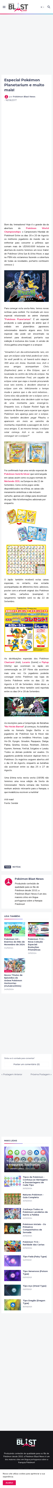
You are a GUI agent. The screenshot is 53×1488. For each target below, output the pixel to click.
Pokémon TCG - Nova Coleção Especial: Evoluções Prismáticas (36, 944)
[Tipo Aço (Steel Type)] (12, 1290)
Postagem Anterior (12, 1074)
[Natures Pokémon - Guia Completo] (12, 1199)
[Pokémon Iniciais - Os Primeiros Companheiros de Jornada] (12, 1228)
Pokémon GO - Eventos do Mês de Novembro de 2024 (14, 942)
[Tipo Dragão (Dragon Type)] (12, 1304)
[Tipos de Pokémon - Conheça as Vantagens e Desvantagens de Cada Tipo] (12, 1181)
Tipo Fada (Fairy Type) (35, 1256)
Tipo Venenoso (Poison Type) (35, 1272)
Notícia (16, 867)
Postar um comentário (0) (26, 1064)
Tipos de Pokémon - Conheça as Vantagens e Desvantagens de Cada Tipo (35, 1181)
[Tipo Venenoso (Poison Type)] (12, 1275)
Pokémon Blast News (29, 878)
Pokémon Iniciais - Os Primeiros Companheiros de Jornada (34, 1228)
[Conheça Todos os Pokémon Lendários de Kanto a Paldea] (12, 1213)
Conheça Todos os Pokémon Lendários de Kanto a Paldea (35, 1212)
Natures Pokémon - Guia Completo (33, 1196)
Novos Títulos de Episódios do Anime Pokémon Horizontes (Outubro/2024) (13, 980)
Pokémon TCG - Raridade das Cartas (33, 1243)
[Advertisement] (26, 44)
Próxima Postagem (40, 1074)
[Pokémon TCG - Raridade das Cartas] (12, 1246)
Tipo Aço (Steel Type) (34, 1286)
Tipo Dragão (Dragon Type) (34, 1302)
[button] (4, 7)
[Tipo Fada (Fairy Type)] (12, 1260)
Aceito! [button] (9, 1482)
